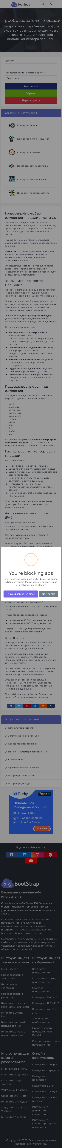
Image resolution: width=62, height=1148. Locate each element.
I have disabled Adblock (20, 593)
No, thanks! (49, 593)
